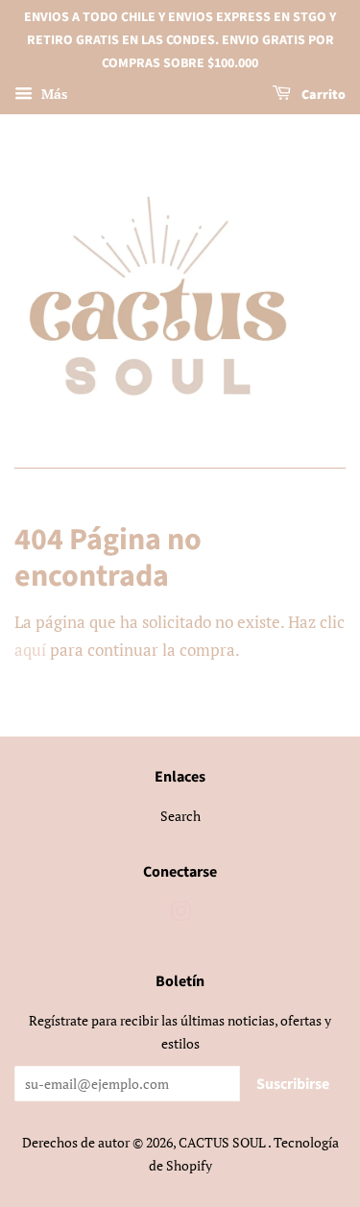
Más (52, 94)
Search (180, 816)
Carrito (322, 96)
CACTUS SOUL (223, 1142)
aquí (30, 650)
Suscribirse (292, 1084)
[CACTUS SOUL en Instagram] (180, 914)
